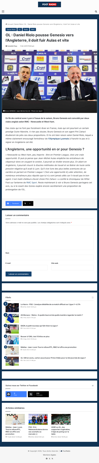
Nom (7, 253)
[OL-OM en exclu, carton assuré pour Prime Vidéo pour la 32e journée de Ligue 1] (12, 361)
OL (20, 29)
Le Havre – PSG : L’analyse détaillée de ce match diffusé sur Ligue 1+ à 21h (50, 304)
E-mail (8, 263)
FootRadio (66, 451)
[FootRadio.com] (49, 4)
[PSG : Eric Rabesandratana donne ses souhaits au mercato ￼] (38, 419)
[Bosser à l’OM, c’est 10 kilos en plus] (12, 339)
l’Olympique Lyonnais (58, 138)
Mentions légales (49, 455)
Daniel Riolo (18, 24)
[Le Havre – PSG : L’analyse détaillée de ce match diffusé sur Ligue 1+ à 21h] (12, 307)
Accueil (10, 24)
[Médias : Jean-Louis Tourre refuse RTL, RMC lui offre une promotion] (12, 350)
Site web (54, 263)
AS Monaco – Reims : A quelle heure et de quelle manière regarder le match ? (52, 315)
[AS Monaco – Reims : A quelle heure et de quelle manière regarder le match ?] (12, 318)
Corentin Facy (12, 46)
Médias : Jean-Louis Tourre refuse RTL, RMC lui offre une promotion (49, 347)
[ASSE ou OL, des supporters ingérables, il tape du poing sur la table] (61, 419)
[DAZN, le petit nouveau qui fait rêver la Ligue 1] (12, 329)
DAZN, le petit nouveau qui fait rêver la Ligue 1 (39, 326)
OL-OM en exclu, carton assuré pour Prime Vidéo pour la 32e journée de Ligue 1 (53, 358)
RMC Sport (31, 182)
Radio (26, 29)
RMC (33, 29)
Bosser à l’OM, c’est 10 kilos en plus (35, 336)
